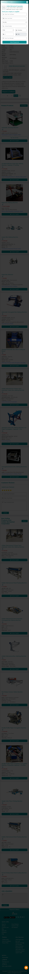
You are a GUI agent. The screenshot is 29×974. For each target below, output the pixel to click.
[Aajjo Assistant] (26, 968)
